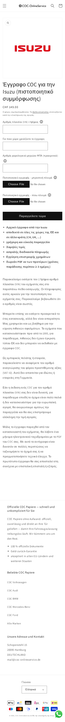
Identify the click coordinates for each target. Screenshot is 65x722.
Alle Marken (14, 623)
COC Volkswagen (17, 582)
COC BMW (12, 598)
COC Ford (12, 615)
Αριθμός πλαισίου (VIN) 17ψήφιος (20, 122)
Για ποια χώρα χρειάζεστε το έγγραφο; (24, 139)
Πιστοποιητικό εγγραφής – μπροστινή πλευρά (27, 177)
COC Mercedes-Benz (18, 606)
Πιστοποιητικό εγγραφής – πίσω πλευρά (24, 195)
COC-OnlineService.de (23, 716)
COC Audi (12, 590)
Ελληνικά (30, 689)
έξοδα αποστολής (40, 112)
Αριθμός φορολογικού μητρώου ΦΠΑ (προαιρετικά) (30, 155)
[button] (4, 6)
